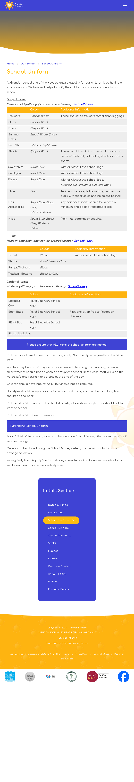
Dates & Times (58, 505)
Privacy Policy (81, 654)
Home (10, 63)
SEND (52, 543)
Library (53, 558)
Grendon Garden (59, 566)
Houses (53, 551)
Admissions (55, 512)
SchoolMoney (83, 104)
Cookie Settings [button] (101, 654)
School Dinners (58, 528)
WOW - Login (57, 574)
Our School (28, 63)
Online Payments (59, 535)
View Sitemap (16, 654)
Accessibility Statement (39, 654)
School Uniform (52, 63)
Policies (53, 581)
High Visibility (63, 654)
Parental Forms (58, 589)
